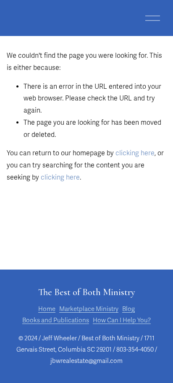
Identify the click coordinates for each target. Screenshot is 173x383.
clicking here (135, 153)
